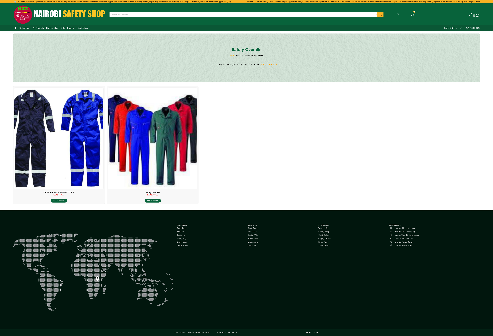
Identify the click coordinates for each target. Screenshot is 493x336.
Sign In (476, 14)
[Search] (380, 14)
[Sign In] (471, 14)
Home (231, 55)
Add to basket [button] (58, 201)
